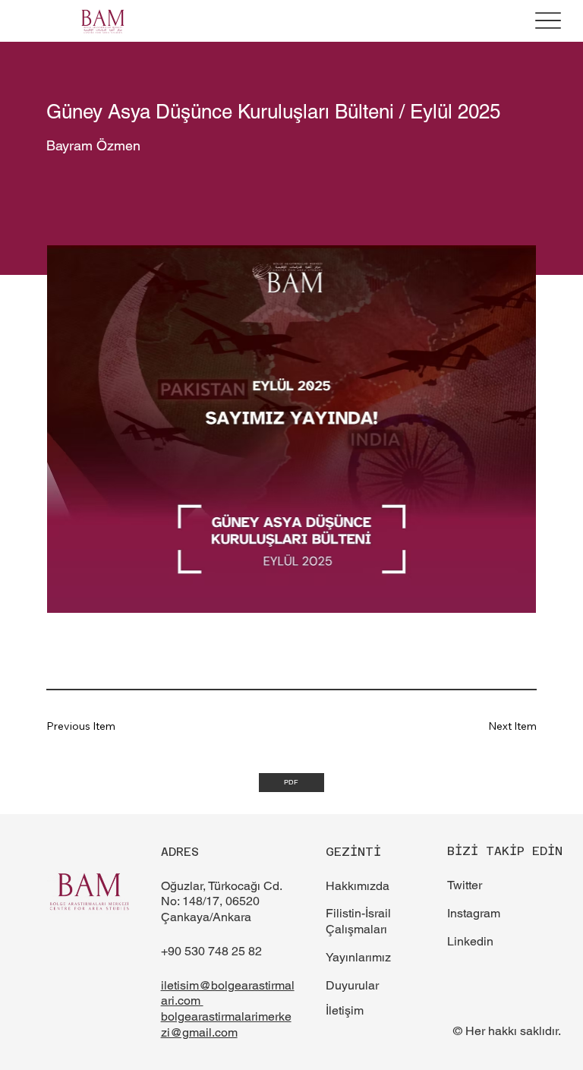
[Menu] (547, 21)
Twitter (464, 885)
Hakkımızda (357, 886)
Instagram (473, 913)
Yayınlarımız (358, 957)
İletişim (345, 1010)
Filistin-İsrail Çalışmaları (358, 921)
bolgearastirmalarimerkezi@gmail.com (226, 1024)
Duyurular (352, 985)
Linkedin (470, 941)
